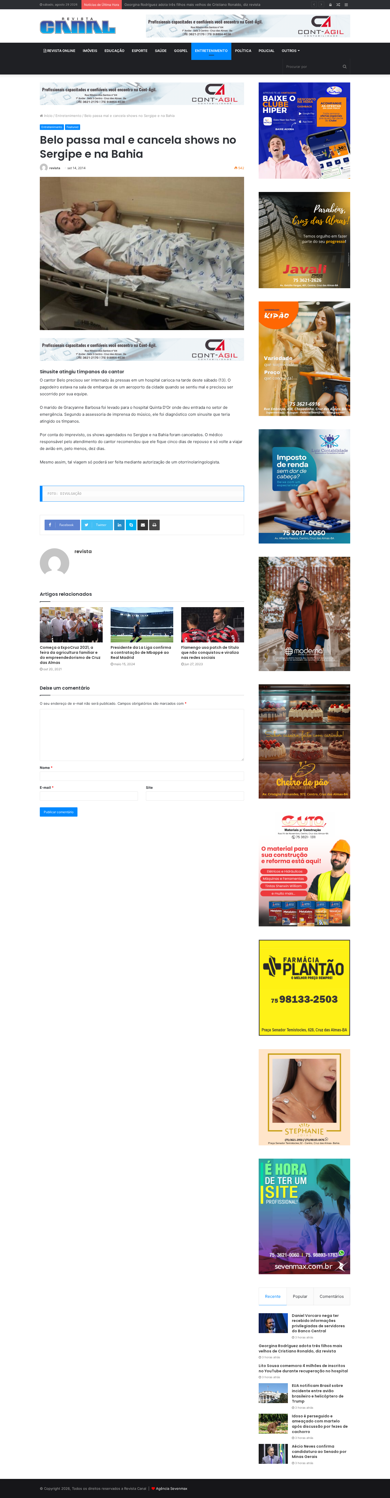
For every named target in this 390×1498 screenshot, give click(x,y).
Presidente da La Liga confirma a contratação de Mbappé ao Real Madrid (141, 652)
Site (149, 787)
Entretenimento (68, 115)
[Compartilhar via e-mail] (142, 525)
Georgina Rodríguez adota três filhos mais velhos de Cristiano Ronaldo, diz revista (300, 1348)
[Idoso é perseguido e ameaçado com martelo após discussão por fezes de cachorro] (273, 1424)
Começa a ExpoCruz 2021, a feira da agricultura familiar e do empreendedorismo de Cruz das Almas (70, 655)
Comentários (332, 1296)
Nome (46, 767)
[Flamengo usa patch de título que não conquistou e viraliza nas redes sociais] (212, 624)
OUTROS (289, 51)
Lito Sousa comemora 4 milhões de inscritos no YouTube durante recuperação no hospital (198, 4)
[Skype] (131, 525)
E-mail (47, 787)
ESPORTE (140, 51)
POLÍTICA (243, 51)
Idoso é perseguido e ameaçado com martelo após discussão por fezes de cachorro (320, 1423)
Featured (73, 127)
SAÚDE (161, 51)
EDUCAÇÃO (114, 51)
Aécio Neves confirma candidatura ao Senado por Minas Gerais (319, 1451)
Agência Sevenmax (171, 1488)
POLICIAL (266, 51)
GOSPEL (181, 51)
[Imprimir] (154, 525)
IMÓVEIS (90, 51)
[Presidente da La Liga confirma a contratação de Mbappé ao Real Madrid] (142, 624)
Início (48, 115)
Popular (300, 1296)
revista (54, 168)
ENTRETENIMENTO (211, 51)
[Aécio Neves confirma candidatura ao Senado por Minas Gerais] (273, 1454)
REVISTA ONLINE (60, 51)
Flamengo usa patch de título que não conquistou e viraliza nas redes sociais (210, 652)
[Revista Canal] (78, 25)
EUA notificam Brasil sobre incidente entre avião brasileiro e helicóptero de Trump (318, 1393)
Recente (273, 1296)
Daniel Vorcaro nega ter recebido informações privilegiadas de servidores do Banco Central (318, 1323)
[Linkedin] (119, 525)
